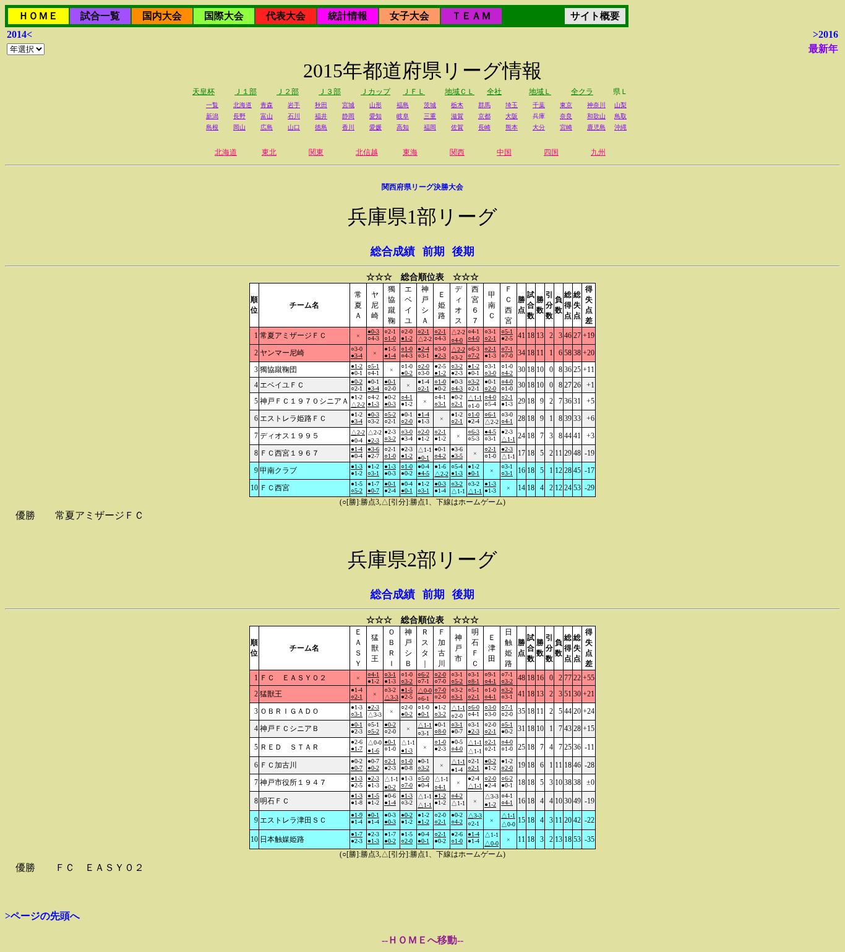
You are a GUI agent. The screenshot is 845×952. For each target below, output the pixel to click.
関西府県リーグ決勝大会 (422, 187)
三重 (430, 116)
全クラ (582, 91)
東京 (566, 105)
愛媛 (375, 127)
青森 (266, 105)
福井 (321, 116)
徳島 (321, 127)
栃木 (457, 105)
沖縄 (620, 127)
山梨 (620, 105)
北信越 (367, 152)
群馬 (484, 105)
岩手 (294, 105)
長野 (239, 116)
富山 (266, 116)
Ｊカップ (375, 91)
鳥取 (620, 116)
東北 (269, 152)
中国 (504, 152)
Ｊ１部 (245, 91)
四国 (551, 152)
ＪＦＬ (414, 91)
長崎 (484, 127)
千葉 (539, 105)
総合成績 (393, 251)
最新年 (823, 48)
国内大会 (162, 16)
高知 (403, 127)
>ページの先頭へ (42, 916)
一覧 (212, 105)
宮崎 (566, 127)
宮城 (348, 105)
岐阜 (403, 116)
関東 (316, 152)
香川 (348, 127)
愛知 (375, 116)
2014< (19, 34)
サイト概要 (595, 16)
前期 (433, 251)
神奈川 (596, 105)
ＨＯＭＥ (38, 16)
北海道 (242, 105)
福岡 (430, 127)
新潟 (212, 116)
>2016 (825, 34)
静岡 (348, 116)
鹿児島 (596, 127)
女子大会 (409, 16)
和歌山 (596, 116)
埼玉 (511, 105)
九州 (598, 152)
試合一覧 (100, 16)
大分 (539, 127)
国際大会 (224, 16)
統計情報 (347, 16)
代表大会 (286, 16)
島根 (212, 127)
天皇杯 (203, 91)
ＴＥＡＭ (471, 16)
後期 (463, 251)
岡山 (239, 127)
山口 (294, 127)
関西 (457, 152)
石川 (294, 116)
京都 (484, 116)
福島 (403, 105)
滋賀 (457, 116)
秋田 (321, 105)
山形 (375, 105)
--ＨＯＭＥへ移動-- (422, 940)
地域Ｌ (540, 91)
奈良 (566, 116)
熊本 (511, 127)
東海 (410, 152)
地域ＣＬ (459, 91)
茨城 (430, 105)
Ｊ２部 (288, 91)
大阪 (511, 116)
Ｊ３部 (330, 91)
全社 (494, 91)
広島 (266, 127)
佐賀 (457, 127)
